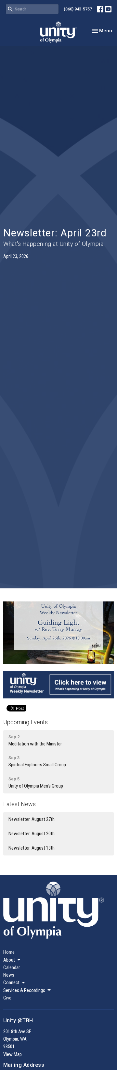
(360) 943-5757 (78, 9)
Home (9, 952)
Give (7, 998)
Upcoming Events (25, 722)
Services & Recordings (24, 990)
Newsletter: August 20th (31, 834)
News (8, 975)
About (9, 960)
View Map (12, 1054)
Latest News (19, 804)
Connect (11, 982)
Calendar (11, 967)
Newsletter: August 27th (31, 819)
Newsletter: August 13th (31, 848)
